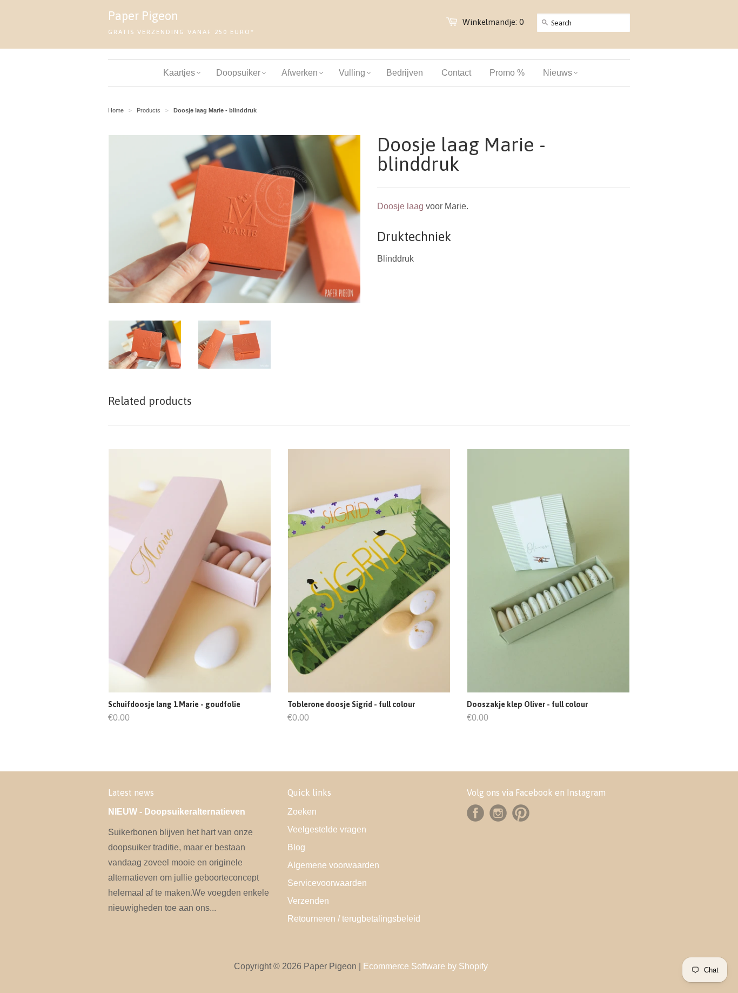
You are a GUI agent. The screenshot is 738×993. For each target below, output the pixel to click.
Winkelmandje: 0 (493, 21)
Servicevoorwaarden (327, 883)
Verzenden (308, 900)
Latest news (131, 792)
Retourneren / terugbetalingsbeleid (353, 918)
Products (148, 110)
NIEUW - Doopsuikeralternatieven (176, 811)
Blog (296, 847)
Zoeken (302, 811)
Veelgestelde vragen (326, 829)
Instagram (498, 813)
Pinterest (520, 813)
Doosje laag (400, 206)
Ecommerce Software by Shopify (425, 966)
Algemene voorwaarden (333, 865)
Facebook (475, 813)
